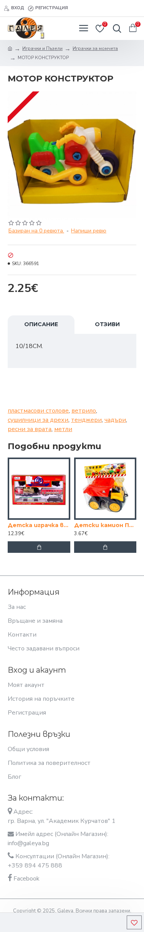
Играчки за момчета (95, 48)
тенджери (86, 420)
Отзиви (107, 324)
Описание (41, 324)
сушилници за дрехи (38, 420)
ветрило (83, 410)
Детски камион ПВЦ (105, 525)
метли (63, 429)
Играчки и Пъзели (42, 48)
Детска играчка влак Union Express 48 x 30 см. (39, 525)
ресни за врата (29, 429)
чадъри (115, 420)
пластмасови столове (38, 410)
